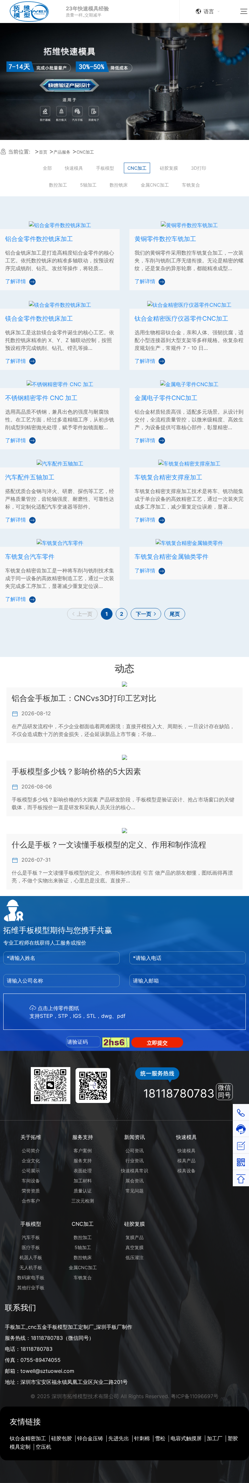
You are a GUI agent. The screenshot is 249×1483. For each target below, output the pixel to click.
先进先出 (118, 1438)
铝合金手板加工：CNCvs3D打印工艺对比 (84, 698)
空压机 (43, 1446)
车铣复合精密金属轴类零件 (171, 556)
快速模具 (74, 168)
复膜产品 (134, 1237)
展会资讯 (134, 1180)
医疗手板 (31, 1247)
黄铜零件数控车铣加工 (165, 239)
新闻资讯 (134, 1137)
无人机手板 (30, 1267)
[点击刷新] (116, 1042)
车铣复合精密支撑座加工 (168, 477)
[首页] (34, 11)
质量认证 (83, 1190)
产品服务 (61, 152)
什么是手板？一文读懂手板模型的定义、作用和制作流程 (109, 844)
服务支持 (82, 1137)
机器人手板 (30, 1257)
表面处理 (83, 1170)
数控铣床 (119, 185)
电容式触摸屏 (186, 1438)
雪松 (160, 1438)
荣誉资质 (31, 1190)
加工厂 (214, 1438)
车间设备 (31, 1180)
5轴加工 (88, 185)
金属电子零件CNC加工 (166, 398)
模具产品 (186, 1160)
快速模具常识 (134, 1170)
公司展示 (31, 1170)
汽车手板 (31, 1237)
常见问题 (134, 1190)
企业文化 (31, 1160)
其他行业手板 (30, 1287)
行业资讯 (134, 1160)
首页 (43, 152)
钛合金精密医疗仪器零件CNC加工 (181, 318)
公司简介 (31, 1150)
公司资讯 (134, 1150)
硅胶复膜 (169, 168)
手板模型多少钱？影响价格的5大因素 (76, 771)
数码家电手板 (30, 1277)
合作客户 (31, 1200)
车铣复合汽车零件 (29, 556)
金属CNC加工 (155, 185)
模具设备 (186, 1170)
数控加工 (58, 185)
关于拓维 (30, 1137)
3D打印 (198, 168)
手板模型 (105, 168)
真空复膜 (134, 1247)
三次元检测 (82, 1200)
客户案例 (83, 1150)
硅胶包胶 (61, 1438)
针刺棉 (142, 1438)
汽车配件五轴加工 (29, 477)
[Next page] (146, 614)
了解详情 (15, 281)
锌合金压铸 (90, 1438)
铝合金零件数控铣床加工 (39, 239)
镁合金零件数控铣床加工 (39, 318)
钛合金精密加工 (28, 1438)
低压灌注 (134, 1257)
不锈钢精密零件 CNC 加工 (41, 398)
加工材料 (83, 1180)
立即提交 (157, 1043)
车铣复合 (191, 185)
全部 (47, 168)
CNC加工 (85, 152)
